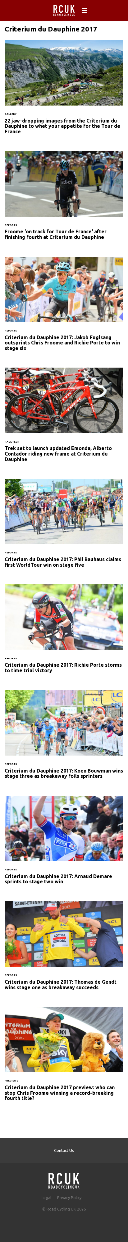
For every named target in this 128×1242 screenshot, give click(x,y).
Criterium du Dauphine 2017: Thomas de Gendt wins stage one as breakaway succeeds (64, 949)
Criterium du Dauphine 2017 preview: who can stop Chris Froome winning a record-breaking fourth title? (64, 1058)
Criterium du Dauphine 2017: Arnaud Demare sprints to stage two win (64, 844)
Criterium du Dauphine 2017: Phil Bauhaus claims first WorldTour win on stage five (64, 527)
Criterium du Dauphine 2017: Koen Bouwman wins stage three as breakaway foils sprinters (64, 738)
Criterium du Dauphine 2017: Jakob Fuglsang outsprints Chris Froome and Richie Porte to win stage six (64, 308)
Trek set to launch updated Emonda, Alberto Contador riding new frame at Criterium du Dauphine (64, 418)
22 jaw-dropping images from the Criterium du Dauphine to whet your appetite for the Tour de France (64, 91)
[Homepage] (64, 1179)
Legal (46, 1197)
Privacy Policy (69, 1197)
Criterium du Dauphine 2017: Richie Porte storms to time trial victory (64, 632)
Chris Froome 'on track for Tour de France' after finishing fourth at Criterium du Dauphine (64, 199)
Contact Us (64, 1150)
